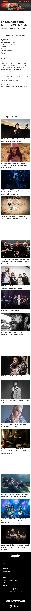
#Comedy (3, 31)
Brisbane (3, 46)
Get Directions (8, 50)
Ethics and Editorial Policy (8, 571)
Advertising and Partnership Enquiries (10, 580)
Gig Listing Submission (7, 582)
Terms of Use (5, 568)
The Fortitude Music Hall (8, 42)
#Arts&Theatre (8, 31)
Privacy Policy (5, 566)
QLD (2, 48)
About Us (4, 563)
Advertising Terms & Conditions (9, 573)
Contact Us (5, 585)
